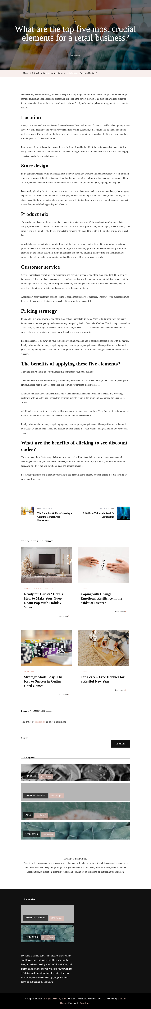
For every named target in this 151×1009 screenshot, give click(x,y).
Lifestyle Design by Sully (54, 998)
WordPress (85, 1003)
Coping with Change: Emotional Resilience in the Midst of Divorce (101, 598)
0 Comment (75, 56)
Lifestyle (75, 21)
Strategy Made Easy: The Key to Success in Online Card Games (43, 681)
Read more (63, 616)
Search (24, 737)
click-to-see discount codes (64, 457)
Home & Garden (32, 589)
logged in (40, 721)
